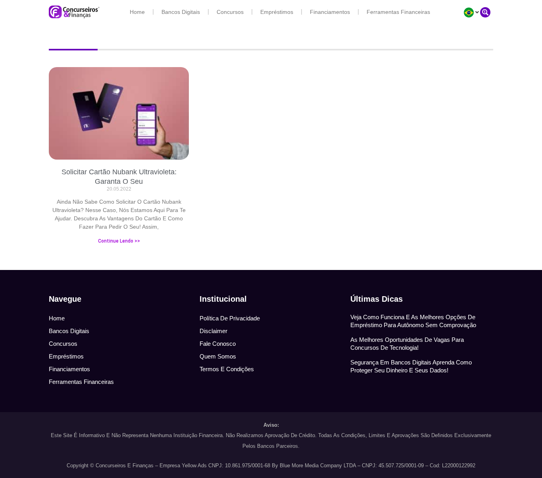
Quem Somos (218, 356)
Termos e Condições (227, 369)
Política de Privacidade (230, 318)
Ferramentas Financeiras (398, 12)
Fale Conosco (218, 343)
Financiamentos (330, 12)
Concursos (230, 12)
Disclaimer (213, 331)
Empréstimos (276, 12)
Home (137, 12)
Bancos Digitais (180, 12)
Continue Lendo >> (119, 241)
